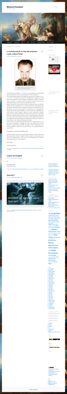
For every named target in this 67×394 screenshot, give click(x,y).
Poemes (50, 255)
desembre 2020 (51, 271)
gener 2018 (50, 289)
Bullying (52, 227)
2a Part (57, 213)
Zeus (49, 264)
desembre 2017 (51, 290)
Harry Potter (24, 148)
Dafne (53, 229)
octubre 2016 (51, 303)
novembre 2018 (51, 282)
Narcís (51, 242)
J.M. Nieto (51, 234)
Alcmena (50, 222)
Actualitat (50, 323)
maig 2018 (50, 286)
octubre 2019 (51, 278)
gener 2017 (50, 299)
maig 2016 (50, 304)
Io (48, 235)
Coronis (49, 229)
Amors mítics (56, 222)
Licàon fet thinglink (14, 155)
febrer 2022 (50, 270)
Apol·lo (50, 224)
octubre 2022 (51, 268)
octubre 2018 (51, 284)
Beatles (49, 227)
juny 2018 (50, 285)
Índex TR (23, 42)
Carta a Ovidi (57, 207)
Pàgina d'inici (9, 42)
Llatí (59, 237)
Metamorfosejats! (15, 6)
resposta (9, 149)
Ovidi (28, 42)
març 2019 (50, 279)
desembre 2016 (51, 300)
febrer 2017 (50, 297)
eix (49, 327)
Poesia (54, 255)
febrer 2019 (50, 281)
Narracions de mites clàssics (21, 169)
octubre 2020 (51, 273)
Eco (57, 229)
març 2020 (50, 275)
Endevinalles (15, 210)
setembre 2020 (51, 274)
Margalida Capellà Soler (53, 199)
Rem (43, 148)
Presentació (50, 257)
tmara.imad (20, 158)
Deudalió (50, 326)
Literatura (55, 237)
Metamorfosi (39, 148)
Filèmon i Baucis (56, 231)
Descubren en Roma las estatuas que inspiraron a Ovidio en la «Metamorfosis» (53, 165)
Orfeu (49, 250)
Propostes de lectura (41, 42)
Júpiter (55, 235)
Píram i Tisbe (56, 257)
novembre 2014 (51, 308)
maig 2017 (50, 293)
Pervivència (33, 42)
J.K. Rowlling (23, 93)
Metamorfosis (52, 240)
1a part (51, 213)
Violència (55, 261)
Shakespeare (50, 261)
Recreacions (51, 260)
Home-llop (29, 148)
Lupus (35, 148)
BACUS (57, 226)
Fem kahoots (16, 42)
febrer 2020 (50, 277)
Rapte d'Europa (52, 258)
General (14, 148)
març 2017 (50, 296)
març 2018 (50, 288)
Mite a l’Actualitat (50, 42)
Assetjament (56, 224)
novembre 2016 (51, 301)
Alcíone (49, 325)
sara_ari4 (19, 56)
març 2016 (50, 306)
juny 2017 (50, 292)
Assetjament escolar (51, 225)
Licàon (32, 148)
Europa (49, 200)
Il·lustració (58, 233)
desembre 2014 (51, 307)
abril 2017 (50, 295)
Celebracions (57, 227)
